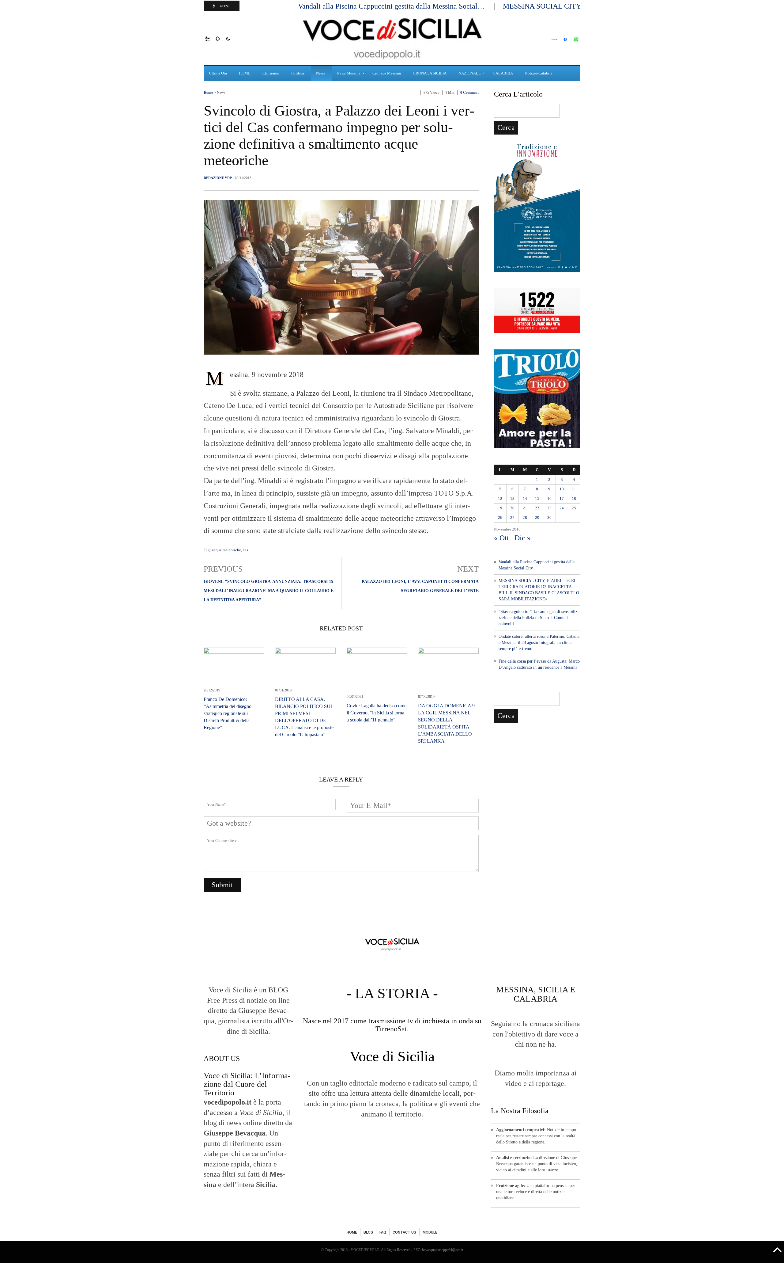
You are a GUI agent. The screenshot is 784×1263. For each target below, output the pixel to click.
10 (562, 489)
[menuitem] (219, 73)
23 (549, 508)
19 (500, 508)
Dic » (522, 538)
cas (245, 550)
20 (512, 508)
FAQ (382, 1232)
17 (562, 498)
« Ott (501, 538)
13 (512, 498)
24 (562, 508)
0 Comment (469, 92)
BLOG (368, 1232)
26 (500, 517)
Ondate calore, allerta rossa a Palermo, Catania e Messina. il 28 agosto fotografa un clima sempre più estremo (539, 642)
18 (574, 498)
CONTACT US (404, 1232)
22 (537, 508)
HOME (352, 1232)
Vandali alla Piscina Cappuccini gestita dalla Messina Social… (392, 6)
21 (525, 508)
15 (537, 498)
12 (500, 498)
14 (525, 498)
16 (549, 498)
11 (574, 489)
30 (549, 517)
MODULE (430, 1232)
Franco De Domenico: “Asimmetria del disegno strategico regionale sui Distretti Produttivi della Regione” (227, 713)
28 (525, 517)
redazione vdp (218, 178)
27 (512, 517)
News (221, 92)
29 (537, 517)
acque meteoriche (226, 550)
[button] (210, 38)
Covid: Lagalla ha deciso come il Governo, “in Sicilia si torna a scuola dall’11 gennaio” (376, 712)
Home (208, 92)
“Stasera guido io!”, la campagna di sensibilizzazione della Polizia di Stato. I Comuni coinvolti (539, 617)
